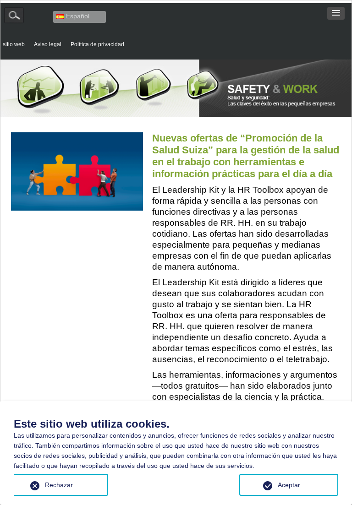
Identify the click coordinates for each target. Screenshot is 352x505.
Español (77, 16)
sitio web (14, 44)
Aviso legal (47, 44)
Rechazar (59, 485)
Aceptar (289, 485)
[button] (336, 13)
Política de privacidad (97, 44)
